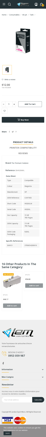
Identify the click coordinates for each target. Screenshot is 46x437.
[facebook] (3, 363)
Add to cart (30, 104)
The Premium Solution (19, 163)
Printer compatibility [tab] (23, 147)
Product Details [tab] (23, 142)
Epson (5, 295)
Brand (8, 163)
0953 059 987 (16, 355)
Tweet (12, 132)
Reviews (23, 153)
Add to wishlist (4, 111)
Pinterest (16, 132)
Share (9, 132)
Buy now (25, 120)
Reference (10, 170)
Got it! (8, 433)
